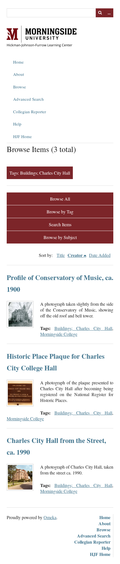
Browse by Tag (60, 211)
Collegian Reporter (29, 111)
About (18, 74)
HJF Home (22, 136)
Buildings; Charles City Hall (83, 328)
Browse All (60, 199)
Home (18, 62)
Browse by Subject (60, 237)
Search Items (60, 224)
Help (17, 124)
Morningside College (58, 334)
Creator (75, 255)
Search (100, 12)
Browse (19, 87)
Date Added (100, 255)
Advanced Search (28, 99)
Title (61, 255)
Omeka (50, 517)
